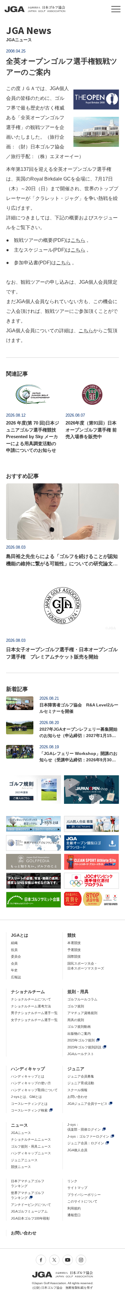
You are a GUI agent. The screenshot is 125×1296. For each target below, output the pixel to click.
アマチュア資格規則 (82, 1013)
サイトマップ (77, 1187)
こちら (78, 240)
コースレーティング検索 (29, 1110)
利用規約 (74, 1208)
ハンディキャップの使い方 (31, 1083)
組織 (14, 943)
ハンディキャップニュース (31, 1153)
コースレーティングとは (29, 1103)
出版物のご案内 (79, 1033)
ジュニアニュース (24, 1160)
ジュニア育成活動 (80, 1083)
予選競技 (74, 950)
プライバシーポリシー (84, 1194)
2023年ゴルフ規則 (81, 1040)
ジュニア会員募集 (80, 1076)
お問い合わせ (77, 1096)
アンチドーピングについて (31, 1204)
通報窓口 (74, 1215)
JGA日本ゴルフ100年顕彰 (30, 1218)
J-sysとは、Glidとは (26, 1096)
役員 (14, 950)
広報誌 (16, 977)
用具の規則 (75, 1020)
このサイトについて (82, 1201)
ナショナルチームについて (31, 999)
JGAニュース (21, 1133)
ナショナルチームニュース (31, 1139)
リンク (72, 1181)
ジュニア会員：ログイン (85, 1143)
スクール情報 (77, 1090)
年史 (14, 970)
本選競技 (74, 943)
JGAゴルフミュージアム (29, 1211)
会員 (14, 963)
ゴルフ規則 (75, 1006)
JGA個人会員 (77, 1150)
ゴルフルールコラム (82, 999)
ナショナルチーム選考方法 (31, 1006)
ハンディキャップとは (27, 1076)
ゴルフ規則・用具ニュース (31, 1146)
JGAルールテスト (80, 1054)
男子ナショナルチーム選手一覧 (34, 1013)
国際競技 (74, 956)
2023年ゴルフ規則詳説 (84, 1047)
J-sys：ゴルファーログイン (88, 1136)
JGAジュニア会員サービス (87, 1103)
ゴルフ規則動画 (79, 1026)
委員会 (16, 956)
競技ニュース (21, 1167)
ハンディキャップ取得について (34, 1090)
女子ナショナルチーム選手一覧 (34, 1020)
